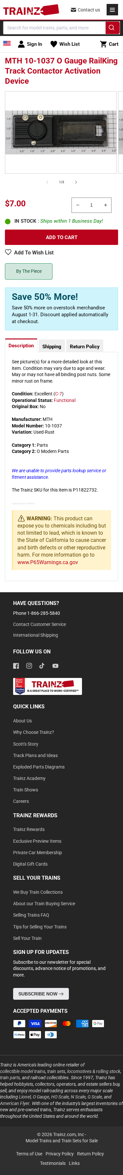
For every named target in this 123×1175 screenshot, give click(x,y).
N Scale (78, 1096)
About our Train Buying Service (44, 903)
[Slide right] (76, 182)
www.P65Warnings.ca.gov (47, 562)
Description (21, 346)
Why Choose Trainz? (33, 732)
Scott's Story (25, 744)
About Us (22, 720)
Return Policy (85, 347)
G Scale (95, 1096)
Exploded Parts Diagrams (39, 766)
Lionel (25, 1096)
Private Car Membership (37, 852)
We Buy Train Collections (38, 892)
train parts (10, 1077)
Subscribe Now (38, 993)
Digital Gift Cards (30, 864)
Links (74, 1163)
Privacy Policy (60, 1153)
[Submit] (113, 29)
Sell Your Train (27, 938)
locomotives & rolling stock (93, 1071)
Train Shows (25, 789)
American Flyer (15, 1103)
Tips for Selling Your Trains (40, 926)
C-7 (58, 393)
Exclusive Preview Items (37, 841)
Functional (64, 400)
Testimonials (53, 1163)
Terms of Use (29, 1153)
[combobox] (61, 27)
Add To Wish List (33, 253)
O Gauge (41, 1096)
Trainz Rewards (29, 829)
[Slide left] (47, 182)
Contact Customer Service (39, 624)
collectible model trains (22, 1071)
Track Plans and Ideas (35, 755)
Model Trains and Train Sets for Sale (62, 1140)
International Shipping (35, 635)
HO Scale (60, 1096)
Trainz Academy (29, 778)
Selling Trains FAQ (31, 915)
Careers (21, 801)
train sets (56, 1071)
